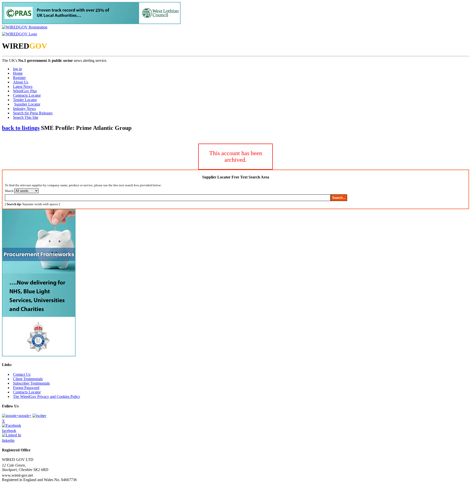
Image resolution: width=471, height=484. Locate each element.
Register (19, 78)
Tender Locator (25, 100)
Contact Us (21, 374)
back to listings (20, 128)
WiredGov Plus (25, 91)
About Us (20, 82)
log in (17, 69)
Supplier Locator (27, 104)
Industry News (24, 109)
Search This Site (25, 117)
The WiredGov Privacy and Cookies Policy (46, 396)
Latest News (22, 86)
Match (9, 191)
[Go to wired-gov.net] (19, 34)
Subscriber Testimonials (31, 383)
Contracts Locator (27, 95)
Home (18, 73)
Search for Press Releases (32, 113)
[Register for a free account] (24, 27)
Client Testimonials (28, 379)
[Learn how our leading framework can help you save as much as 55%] (91, 23)
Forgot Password (26, 388)
